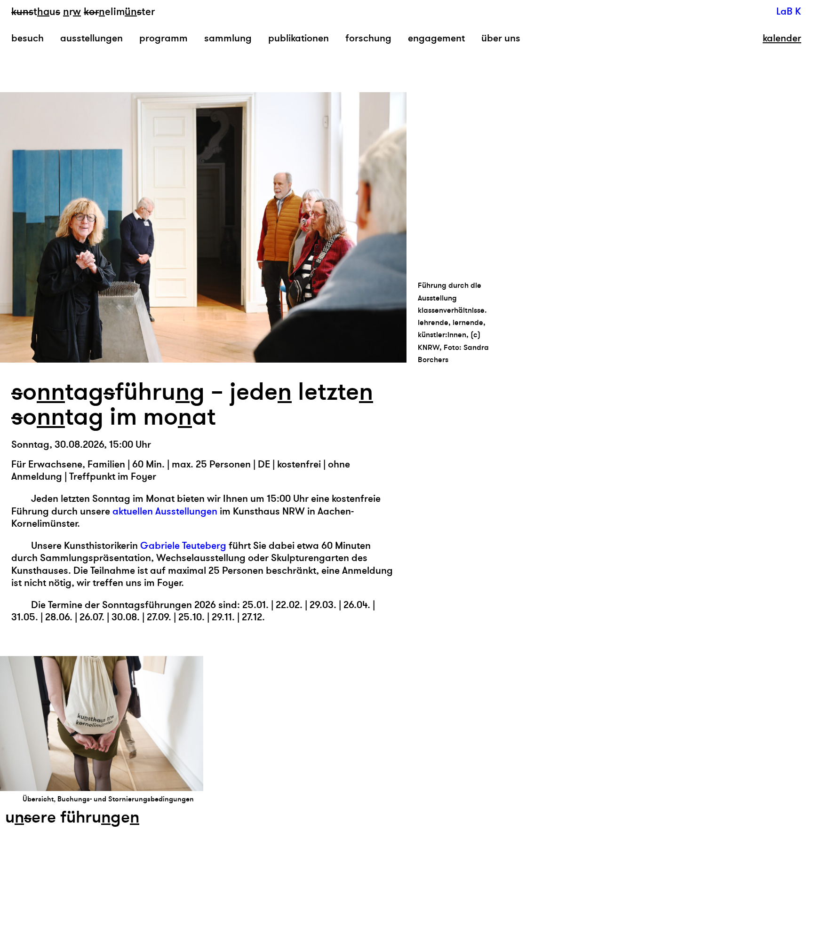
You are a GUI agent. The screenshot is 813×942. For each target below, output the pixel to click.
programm (163, 38)
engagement (436, 38)
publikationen (298, 38)
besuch (27, 38)
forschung (368, 38)
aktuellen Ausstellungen (164, 511)
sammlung (228, 38)
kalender (782, 38)
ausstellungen (91, 38)
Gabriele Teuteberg (183, 545)
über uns (500, 38)
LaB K (788, 11)
